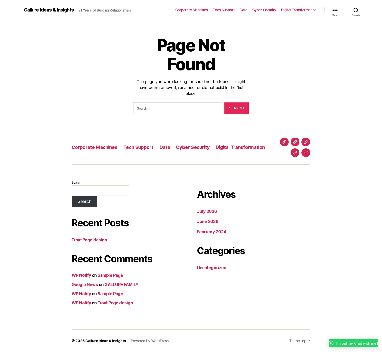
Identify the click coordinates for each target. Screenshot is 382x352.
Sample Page (110, 275)
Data (243, 10)
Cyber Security (264, 10)
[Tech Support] (295, 142)
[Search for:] (177, 109)
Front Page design (89, 239)
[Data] (305, 142)
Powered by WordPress (150, 341)
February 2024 (211, 231)
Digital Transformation (299, 10)
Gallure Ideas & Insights (49, 10)
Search (76, 182)
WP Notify (81, 275)
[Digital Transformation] (305, 152)
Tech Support (224, 10)
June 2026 (207, 221)
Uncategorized (212, 267)
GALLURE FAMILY (121, 284)
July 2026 (207, 211)
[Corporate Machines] (284, 142)
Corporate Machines (191, 10)
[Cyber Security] (295, 152)
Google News (85, 284)
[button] (353, 343)
